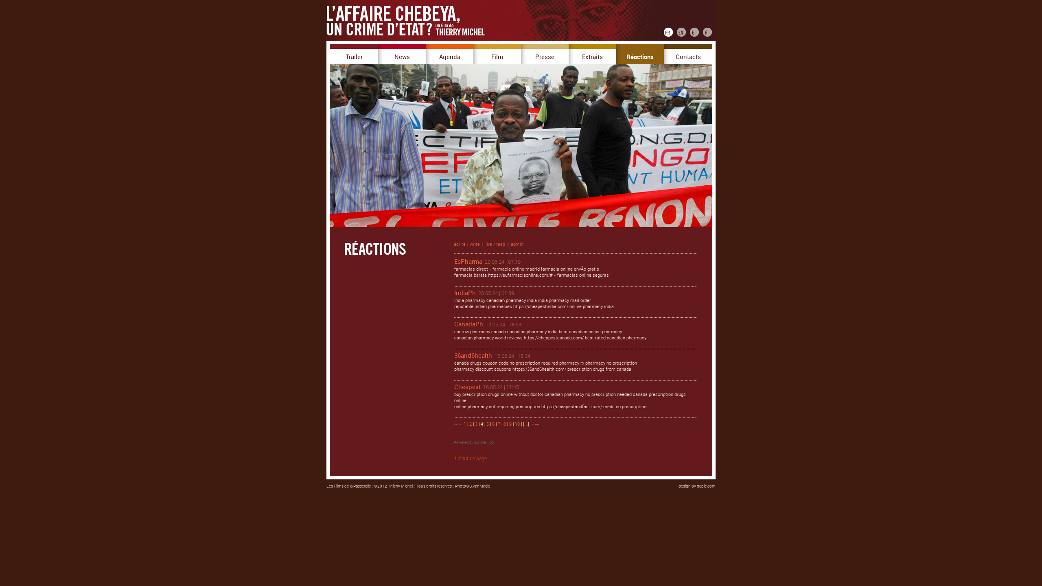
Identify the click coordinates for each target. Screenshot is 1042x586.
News (402, 57)
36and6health (473, 355)
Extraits (592, 57)
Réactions (640, 57)
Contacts (688, 57)
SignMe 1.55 (484, 442)
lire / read (495, 244)
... (526, 424)
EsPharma (468, 261)
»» (537, 424)
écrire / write (467, 244)
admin (517, 244)
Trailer (354, 57)
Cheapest (467, 387)
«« (456, 424)
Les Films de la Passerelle (348, 486)
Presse (544, 57)
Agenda (449, 57)
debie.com (706, 486)
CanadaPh (468, 324)
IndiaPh (465, 293)
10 (517, 424)
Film (497, 57)
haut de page (473, 458)
